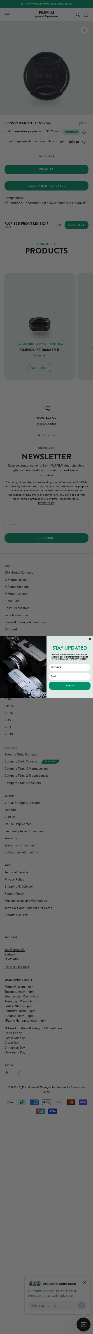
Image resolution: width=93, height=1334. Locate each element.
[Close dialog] (90, 639)
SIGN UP (70, 685)
